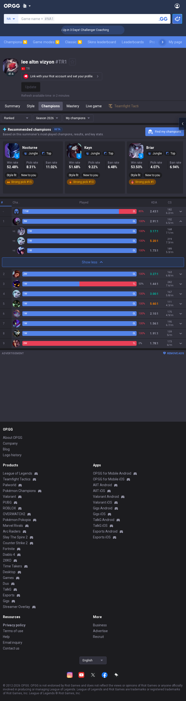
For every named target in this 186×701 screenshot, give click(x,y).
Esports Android (105, 531)
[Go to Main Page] (12, 6)
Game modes (45, 42)
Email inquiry (12, 642)
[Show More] (27, 6)
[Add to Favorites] (72, 61)
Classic (73, 42)
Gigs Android (102, 508)
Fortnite (9, 549)
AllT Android (102, 485)
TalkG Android (103, 520)
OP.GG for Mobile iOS (108, 479)
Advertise (100, 631)
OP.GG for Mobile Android (112, 473)
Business (100, 625)
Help (6, 637)
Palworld (9, 485)
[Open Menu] (177, 6)
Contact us (11, 648)
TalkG (7, 589)
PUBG (7, 502)
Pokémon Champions (19, 491)
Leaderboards (133, 42)
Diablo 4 (9, 554)
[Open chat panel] (182, 123)
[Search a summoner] (163, 19)
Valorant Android (106, 497)
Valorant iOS (102, 502)
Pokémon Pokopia (17, 520)
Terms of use (13, 631)
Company (10, 443)
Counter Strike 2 (15, 543)
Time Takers (12, 566)
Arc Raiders (12, 531)
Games (8, 578)
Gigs (6, 601)
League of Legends (17, 473)
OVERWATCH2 (14, 514)
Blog (6, 449)
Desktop (9, 572)
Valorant (9, 497)
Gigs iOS (99, 514)
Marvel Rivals (13, 526)
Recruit (98, 637)
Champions (15, 42)
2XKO (7, 560)
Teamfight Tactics (17, 479)
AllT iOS (99, 491)
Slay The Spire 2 (15, 537)
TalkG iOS (100, 526)
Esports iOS (102, 537)
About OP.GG (12, 438)
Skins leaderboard (102, 42)
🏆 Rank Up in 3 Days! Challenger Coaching (74, 30)
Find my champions (168, 131)
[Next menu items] (162, 42)
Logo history (12, 455)
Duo (6, 583)
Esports (9, 595)
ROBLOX (9, 508)
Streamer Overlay (16, 607)
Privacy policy (14, 625)
